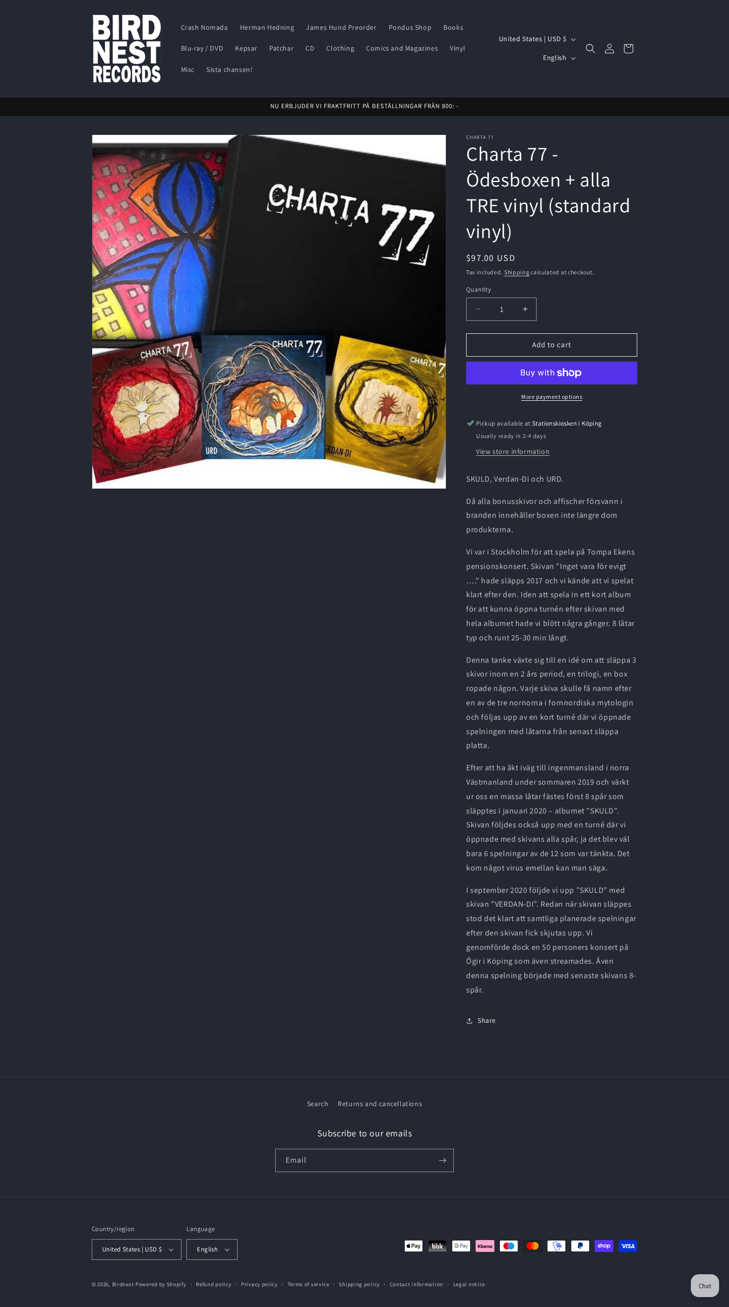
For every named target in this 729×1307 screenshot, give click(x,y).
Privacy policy (259, 1284)
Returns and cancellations (380, 1103)
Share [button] (487, 1020)
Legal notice (469, 1284)
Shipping (517, 272)
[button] (591, 49)
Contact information (416, 1284)
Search (318, 1103)
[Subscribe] (442, 1160)
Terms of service (308, 1284)
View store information (512, 451)
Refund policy (213, 1284)
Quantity (478, 289)
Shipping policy (359, 1284)
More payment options (551, 396)
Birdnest (123, 1284)
